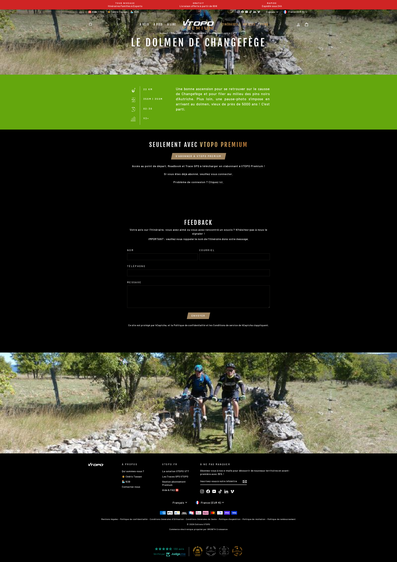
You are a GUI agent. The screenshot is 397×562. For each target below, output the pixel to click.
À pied (158, 24)
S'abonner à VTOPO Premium (198, 156)
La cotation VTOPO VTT (175, 471)
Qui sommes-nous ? (133, 471)
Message (134, 282)
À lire (171, 24)
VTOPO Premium (252, 166)
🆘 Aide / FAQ (96, 11)
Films (264, 24)
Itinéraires (229, 24)
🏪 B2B (134, 11)
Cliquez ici (216, 182)
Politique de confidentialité (189, 325)
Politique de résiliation (254, 519)
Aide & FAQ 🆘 (170, 490)
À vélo (144, 24)
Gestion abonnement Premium (174, 483)
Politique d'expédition (230, 519)
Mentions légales (109, 519)
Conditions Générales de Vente (201, 519)
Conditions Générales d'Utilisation (167, 519)
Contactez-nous (131, 486)
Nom (130, 250)
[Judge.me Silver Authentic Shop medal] (211, 551)
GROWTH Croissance (217, 529)
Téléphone (136, 266)
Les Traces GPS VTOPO (175, 476)
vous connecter (221, 174)
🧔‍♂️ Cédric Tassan (117, 11)
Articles (249, 24)
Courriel (207, 250)
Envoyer (198, 315)
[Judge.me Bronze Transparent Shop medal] (237, 551)
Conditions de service (225, 325)
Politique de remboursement (282, 519)
